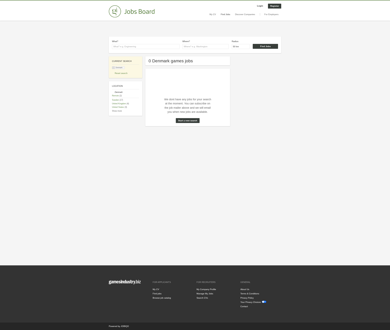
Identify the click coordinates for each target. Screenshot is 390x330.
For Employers (271, 14)
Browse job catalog (162, 298)
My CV (212, 14)
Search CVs (202, 298)
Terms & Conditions (249, 293)
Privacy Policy (247, 298)
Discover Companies (245, 14)
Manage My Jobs (205, 293)
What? (115, 41)
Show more (117, 111)
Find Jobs (225, 14)
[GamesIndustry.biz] (131, 11)
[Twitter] (116, 290)
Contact (244, 306)
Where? (186, 41)
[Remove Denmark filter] (113, 92)
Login (260, 6)
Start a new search (187, 120)
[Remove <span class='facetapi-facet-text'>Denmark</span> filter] (113, 67)
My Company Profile (206, 289)
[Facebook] (111, 290)
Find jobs (157, 293)
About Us (244, 289)
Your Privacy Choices (250, 302)
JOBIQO (125, 326)
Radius (235, 41)
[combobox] (145, 46)
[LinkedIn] (120, 290)
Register (274, 6)
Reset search (121, 73)
